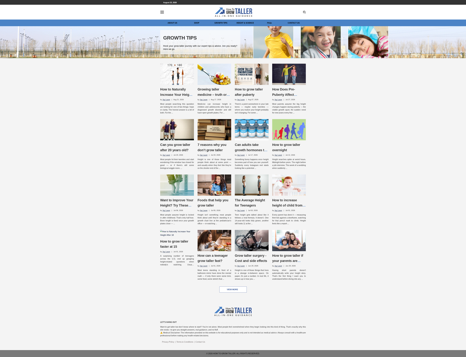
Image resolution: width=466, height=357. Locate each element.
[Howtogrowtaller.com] (234, 12)
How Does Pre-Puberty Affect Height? (283, 94)
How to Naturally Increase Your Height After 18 (176, 94)
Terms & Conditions (184, 342)
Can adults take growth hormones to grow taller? (250, 150)
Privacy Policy (168, 342)
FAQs (269, 23)
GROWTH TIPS (220, 23)
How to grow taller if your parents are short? (287, 261)
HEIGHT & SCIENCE (245, 23)
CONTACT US (294, 23)
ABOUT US (172, 23)
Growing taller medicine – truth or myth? (212, 94)
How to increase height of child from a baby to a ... (288, 205)
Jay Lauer (166, 100)
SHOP (196, 23)
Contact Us (200, 342)
